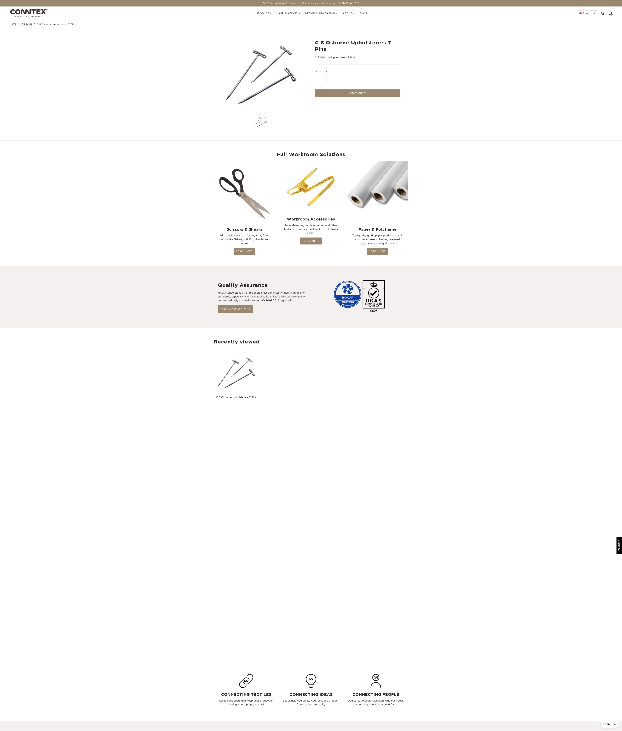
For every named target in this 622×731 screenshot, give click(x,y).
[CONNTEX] (29, 13)
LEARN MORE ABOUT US (235, 309)
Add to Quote (357, 93)
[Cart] (610, 13)
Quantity (321, 71)
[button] (587, 13)
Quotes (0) (619, 545)
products (26, 24)
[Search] (602, 13)
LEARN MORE (244, 251)
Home (13, 24)
